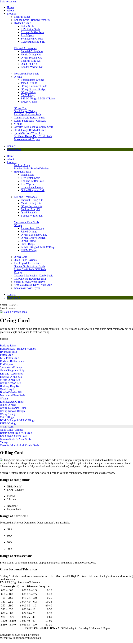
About (10, 10)
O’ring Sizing (28, 92)
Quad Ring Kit (29, 63)
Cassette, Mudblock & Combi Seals (33, 126)
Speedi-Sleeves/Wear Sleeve (29, 133)
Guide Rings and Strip (33, 41)
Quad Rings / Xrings (25, 111)
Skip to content (8, 1)
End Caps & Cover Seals (27, 114)
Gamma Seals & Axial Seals (29, 117)
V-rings (18, 123)
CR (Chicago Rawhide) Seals (30, 130)
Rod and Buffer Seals (32, 32)
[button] (66, 582)
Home (10, 7)
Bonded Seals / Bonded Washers (32, 19)
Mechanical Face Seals (26, 73)
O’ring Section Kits (31, 57)
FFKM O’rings (29, 101)
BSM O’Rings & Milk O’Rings (38, 98)
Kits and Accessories (25, 48)
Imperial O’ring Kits (32, 51)
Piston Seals (27, 26)
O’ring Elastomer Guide (34, 86)
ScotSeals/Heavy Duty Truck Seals (33, 136)
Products (11, 13)
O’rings (18, 76)
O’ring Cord (20, 108)
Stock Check (14, 149)
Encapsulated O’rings (32, 79)
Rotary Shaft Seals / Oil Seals (30, 120)
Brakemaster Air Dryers (27, 139)
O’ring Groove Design (33, 89)
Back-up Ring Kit (30, 60)
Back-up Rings (22, 16)
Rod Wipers (27, 35)
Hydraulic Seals (22, 22)
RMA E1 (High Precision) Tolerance (20, 582)
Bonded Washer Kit (31, 66)
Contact (11, 145)
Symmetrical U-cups (32, 38)
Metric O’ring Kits (31, 54)
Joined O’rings (29, 82)
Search (3, 304)
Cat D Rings (27, 95)
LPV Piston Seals (30, 29)
